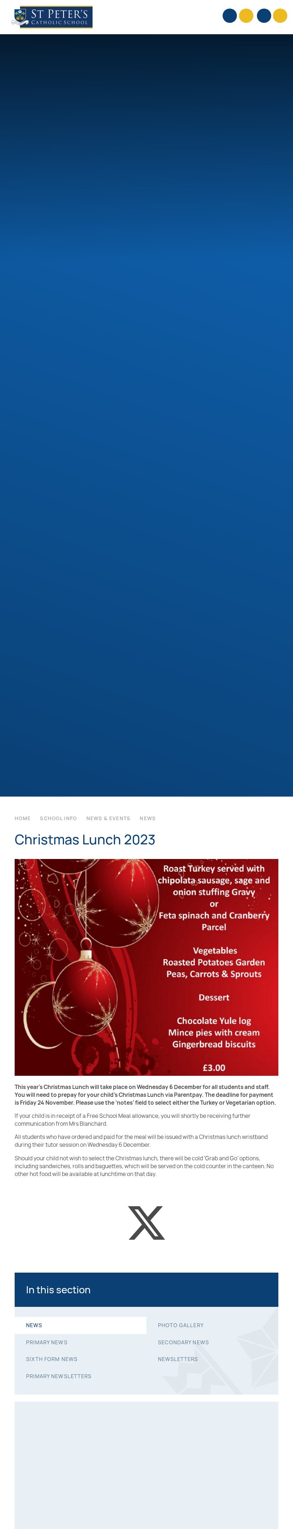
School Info (58, 818)
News (148, 818)
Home (23, 818)
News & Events (108, 818)
